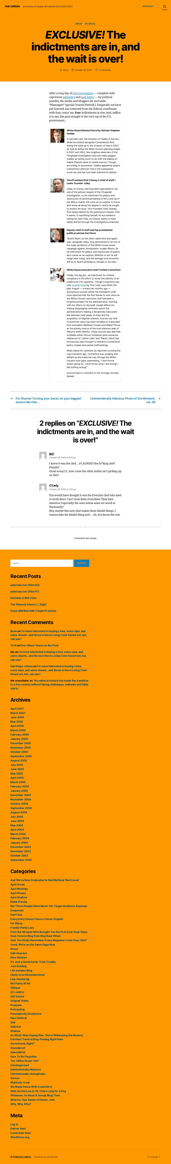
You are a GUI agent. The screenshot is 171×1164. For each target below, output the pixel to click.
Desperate (17, 910)
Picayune (16, 1005)
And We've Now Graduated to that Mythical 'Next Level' (44, 880)
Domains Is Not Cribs (23, 598)
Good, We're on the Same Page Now (32, 944)
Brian (13, 631)
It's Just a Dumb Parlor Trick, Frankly (33, 961)
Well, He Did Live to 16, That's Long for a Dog (38, 1091)
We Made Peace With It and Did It (31, 1086)
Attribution (147, 6)
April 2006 (17, 726)
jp (67, 70)
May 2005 (16, 773)
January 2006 (19, 739)
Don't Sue (16, 914)
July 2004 (16, 816)
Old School (17, 996)
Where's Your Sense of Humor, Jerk (32, 1099)
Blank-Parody (18, 901)
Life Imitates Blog (21, 970)
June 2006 (17, 717)
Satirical (90, 24)
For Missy (16, 923)
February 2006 (19, 734)
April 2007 (17, 708)
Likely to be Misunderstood (27, 974)
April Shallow (18, 897)
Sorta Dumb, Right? (22, 1043)
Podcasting (17, 1009)
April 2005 (17, 777)
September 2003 (21, 860)
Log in (14, 1124)
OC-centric (17, 992)
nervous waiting (83, 93)
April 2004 (17, 829)
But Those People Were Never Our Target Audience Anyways (48, 906)
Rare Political (18, 1018)
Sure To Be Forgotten (23, 1056)
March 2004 (18, 834)
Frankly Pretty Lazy (22, 927)
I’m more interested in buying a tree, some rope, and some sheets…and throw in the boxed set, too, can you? (48, 635)
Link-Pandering (19, 979)
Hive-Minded (18, 957)
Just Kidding (18, 966)
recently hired (79, 285)
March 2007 (17, 713)
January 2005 (19, 790)
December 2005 (20, 743)
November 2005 (20, 747)
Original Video (19, 1000)
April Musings (19, 888)
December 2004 (20, 795)
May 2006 (16, 721)
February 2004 (19, 838)
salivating (69, 97)
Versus (14, 1078)
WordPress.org (19, 1137)
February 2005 (19, 786)
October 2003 (19, 855)
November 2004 (20, 799)
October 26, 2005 (83, 70)
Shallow (15, 1031)
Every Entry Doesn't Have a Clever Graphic (36, 919)
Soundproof (17, 1048)
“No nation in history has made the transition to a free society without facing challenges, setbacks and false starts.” (49, 684)
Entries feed (18, 1128)
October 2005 (19, 751)
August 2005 (18, 760)
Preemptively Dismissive (25, 1013)
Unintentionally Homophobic (28, 1073)
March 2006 (18, 730)
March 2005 (17, 782)
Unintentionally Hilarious (25, 1069)
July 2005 (16, 764)
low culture (12, 6)
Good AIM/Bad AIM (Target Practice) (33, 610)
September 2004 (21, 808)
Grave (78, 24)
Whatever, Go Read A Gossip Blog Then (35, 1095)
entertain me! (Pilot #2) (24, 585)
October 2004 (19, 803)
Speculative (17, 1052)
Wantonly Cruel (20, 1082)
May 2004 (16, 825)
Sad (12, 1022)
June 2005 (17, 769)
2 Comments (105, 70)
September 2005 (21, 756)
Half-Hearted (18, 953)
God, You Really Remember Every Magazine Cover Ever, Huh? (48, 940)
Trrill (13, 645)
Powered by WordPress (46, 1157)
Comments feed (20, 1133)
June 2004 (17, 821)
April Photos (18, 893)
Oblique (15, 987)
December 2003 (20, 847)
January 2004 (19, 842)
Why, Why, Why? (20, 1104)
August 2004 (18, 812)
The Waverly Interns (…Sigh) (28, 604)
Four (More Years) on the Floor (40, 645)
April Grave (17, 884)
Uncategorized (19, 1065)
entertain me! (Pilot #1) (24, 591)
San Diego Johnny (21, 666)
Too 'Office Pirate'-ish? (24, 1060)
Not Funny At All (20, 983)
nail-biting (87, 97)
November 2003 (20, 851)
